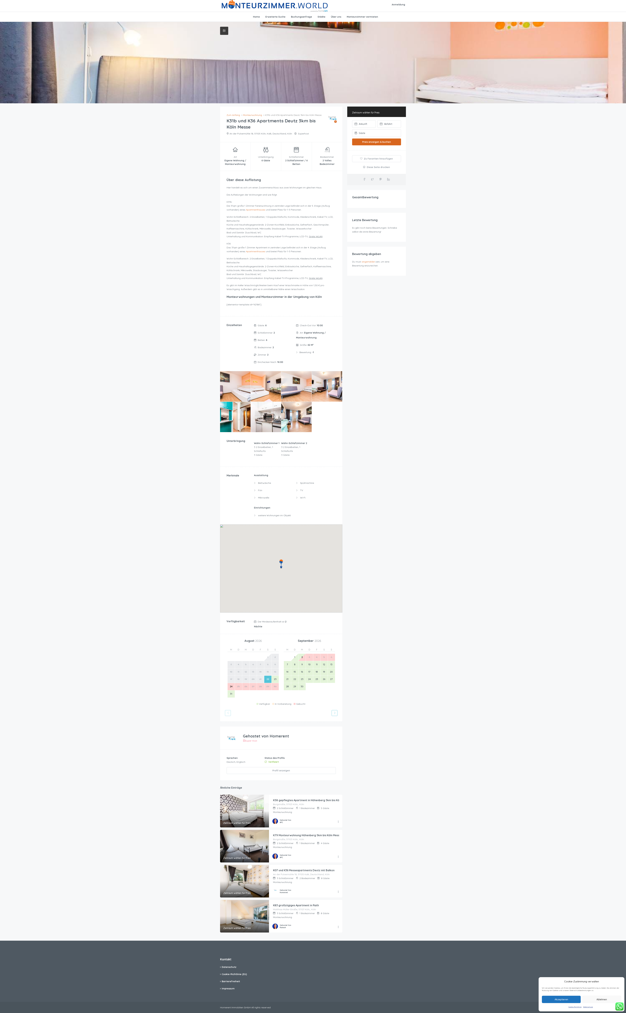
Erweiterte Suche (275, 16)
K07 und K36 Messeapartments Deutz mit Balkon (304, 870)
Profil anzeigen (281, 770)
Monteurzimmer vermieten (362, 16)
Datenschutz (588, 1007)
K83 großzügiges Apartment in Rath (296, 905)
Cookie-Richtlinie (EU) (234, 974)
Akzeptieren (561, 999)
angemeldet (368, 261)
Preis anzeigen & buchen (376, 141)
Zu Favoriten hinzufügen (378, 158)
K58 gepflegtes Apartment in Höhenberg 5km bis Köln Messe (311, 800)
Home (256, 16)
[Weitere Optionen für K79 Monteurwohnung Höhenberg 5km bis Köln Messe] (338, 857)
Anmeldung (398, 4)
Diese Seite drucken (378, 167)
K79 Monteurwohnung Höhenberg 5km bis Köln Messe (307, 835)
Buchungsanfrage (301, 16)
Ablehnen (601, 999)
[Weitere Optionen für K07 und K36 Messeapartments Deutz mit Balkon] (338, 892)
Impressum (228, 988)
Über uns (336, 16)
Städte (321, 16)
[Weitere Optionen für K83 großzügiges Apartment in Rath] (338, 927)
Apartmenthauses (255, 209)
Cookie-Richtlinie (574, 1007)
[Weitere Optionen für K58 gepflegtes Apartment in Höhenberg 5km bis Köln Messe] (338, 822)
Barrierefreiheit (231, 981)
